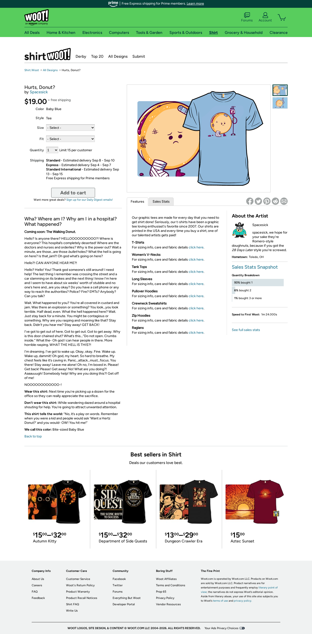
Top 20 (97, 56)
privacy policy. (243, 600)
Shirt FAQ (72, 604)
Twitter (118, 585)
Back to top (33, 436)
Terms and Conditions (170, 585)
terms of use (220, 600)
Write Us (72, 610)
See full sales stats (246, 330)
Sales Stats (161, 201)
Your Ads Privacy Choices (221, 628)
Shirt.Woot (47, 54)
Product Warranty (78, 591)
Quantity (37, 150)
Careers (37, 585)
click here (196, 247)
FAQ (35, 591)
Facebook (119, 579)
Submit (138, 56)
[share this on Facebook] (250, 201)
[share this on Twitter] (258, 201)
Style (40, 118)
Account (265, 20)
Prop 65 (161, 591)
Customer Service (78, 579)
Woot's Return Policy (80, 585)
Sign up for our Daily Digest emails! (89, 199)
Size (40, 128)
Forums (247, 20)
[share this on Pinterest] (267, 201)
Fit (41, 139)
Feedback (38, 598)
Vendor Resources (168, 604)
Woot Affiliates (166, 579)
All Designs (117, 56)
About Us (38, 579)
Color (40, 109)
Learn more (195, 3)
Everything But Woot (127, 598)
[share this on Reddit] (275, 201)
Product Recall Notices (81, 598)
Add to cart (73, 193)
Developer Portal (124, 604)
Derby (81, 56)
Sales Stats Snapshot (255, 267)
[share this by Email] (284, 201)
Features (137, 201)
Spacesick (39, 92)
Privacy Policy (165, 598)
